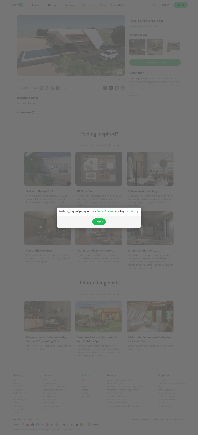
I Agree (99, 221)
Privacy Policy (131, 211)
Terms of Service (105, 211)
